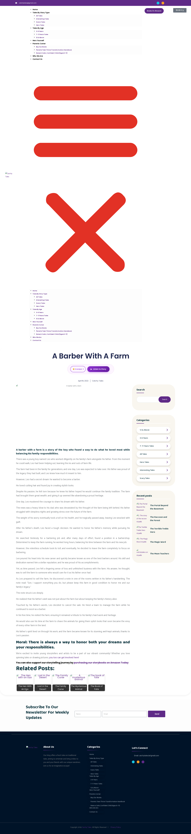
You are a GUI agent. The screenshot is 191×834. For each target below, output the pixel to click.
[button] (85, 176)
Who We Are (37, 337)
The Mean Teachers (159, 553)
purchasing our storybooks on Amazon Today (101, 662)
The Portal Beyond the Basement (159, 507)
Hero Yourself (38, 322)
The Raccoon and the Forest (158, 518)
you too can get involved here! (64, 657)
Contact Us (37, 59)
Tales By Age (38, 28)
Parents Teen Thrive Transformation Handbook (54, 50)
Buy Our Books (41, 47)
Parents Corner (39, 43)
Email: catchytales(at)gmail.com (146, 755)
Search (141, 390)
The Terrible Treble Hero (159, 530)
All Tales (39, 16)
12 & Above (40, 319)
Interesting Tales (42, 19)
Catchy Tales (86, 827)
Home (35, 291)
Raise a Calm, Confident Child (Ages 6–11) (51, 53)
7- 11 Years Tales (42, 34)
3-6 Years (39, 31)
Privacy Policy (116, 827)
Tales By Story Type (41, 12)
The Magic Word (158, 542)
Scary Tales (40, 22)
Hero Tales (40, 306)
